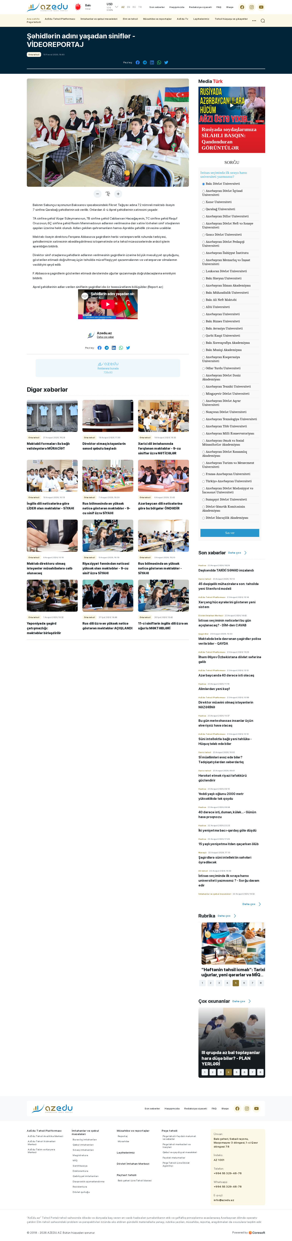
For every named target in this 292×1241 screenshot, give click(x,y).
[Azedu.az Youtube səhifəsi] (261, 7)
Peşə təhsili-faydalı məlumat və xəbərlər (179, 1137)
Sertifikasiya (80, 1165)
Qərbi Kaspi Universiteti (223, 335)
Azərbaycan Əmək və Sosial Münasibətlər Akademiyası (223, 442)
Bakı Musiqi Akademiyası (224, 350)
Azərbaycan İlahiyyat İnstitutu (227, 253)
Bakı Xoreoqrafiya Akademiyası (228, 343)
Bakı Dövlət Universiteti (223, 184)
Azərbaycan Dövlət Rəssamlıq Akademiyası (224, 454)
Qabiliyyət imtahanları (86, 1176)
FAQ (219, 7)
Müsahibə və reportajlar (157, 18)
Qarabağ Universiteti (220, 209)
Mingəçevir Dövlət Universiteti (227, 394)
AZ (123, 7)
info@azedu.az (224, 1200)
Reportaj (123, 1136)
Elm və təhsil (130, 18)
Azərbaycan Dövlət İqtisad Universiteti (222, 193)
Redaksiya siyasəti (200, 7)
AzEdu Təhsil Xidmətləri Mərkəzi (42, 1143)
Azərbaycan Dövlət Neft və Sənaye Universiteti (227, 225)
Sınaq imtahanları (83, 1150)
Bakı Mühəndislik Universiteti (227, 292)
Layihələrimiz (201, 18)
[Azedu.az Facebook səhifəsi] (242, 7)
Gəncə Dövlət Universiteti (224, 234)
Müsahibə (123, 1141)
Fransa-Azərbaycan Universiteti (228, 474)
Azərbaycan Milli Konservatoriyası (230, 433)
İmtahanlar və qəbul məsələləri (99, 18)
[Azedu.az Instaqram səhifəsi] (252, 7)
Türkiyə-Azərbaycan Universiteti (229, 481)
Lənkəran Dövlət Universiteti (226, 271)
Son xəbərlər (157, 7)
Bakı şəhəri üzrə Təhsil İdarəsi (135, 1180)
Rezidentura (80, 1186)
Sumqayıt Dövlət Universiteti (226, 499)
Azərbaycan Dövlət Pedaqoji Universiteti (223, 244)
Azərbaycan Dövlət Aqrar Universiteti (221, 403)
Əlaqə (230, 7)
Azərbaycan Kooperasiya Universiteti (221, 359)
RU (134, 7)
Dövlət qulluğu (81, 1192)
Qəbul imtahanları (83, 1144)
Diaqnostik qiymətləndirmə (88, 1181)
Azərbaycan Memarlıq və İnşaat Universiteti (226, 262)
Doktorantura (80, 1171)
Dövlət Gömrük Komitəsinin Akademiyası (223, 508)
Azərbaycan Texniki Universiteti (228, 386)
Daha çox (234, 552)
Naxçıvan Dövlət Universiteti (226, 412)
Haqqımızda (176, 7)
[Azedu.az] (47, 7)
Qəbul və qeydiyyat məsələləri (180, 1152)
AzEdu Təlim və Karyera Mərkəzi (41, 1151)
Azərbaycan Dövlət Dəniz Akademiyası (221, 377)
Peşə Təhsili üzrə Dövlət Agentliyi (176, 1164)
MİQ (75, 1160)
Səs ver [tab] (229, 532)
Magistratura (80, 1155)
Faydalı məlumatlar (174, 1157)
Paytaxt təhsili (126, 1175)
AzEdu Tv (182, 18)
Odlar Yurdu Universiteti (223, 368)
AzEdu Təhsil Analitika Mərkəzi (45, 1136)
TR (140, 7)
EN (128, 7)
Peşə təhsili (34, 22)
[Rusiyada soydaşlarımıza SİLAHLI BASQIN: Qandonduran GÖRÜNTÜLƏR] (231, 105)
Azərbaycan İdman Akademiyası (228, 285)
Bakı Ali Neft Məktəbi (221, 300)
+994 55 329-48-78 (228, 1173)
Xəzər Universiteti (219, 202)
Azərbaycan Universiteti (223, 314)
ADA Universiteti (218, 307)
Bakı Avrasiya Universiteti (224, 328)
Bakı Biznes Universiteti (223, 321)
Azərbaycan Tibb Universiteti (226, 426)
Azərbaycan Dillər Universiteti (227, 216)
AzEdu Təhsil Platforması (60, 18)
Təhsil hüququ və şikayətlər (231, 18)
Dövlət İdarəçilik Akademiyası (227, 518)
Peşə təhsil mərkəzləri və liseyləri (177, 1146)
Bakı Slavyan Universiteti (224, 278)
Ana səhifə (33, 18)
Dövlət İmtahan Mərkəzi (133, 1163)
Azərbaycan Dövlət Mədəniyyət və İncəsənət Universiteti (227, 490)
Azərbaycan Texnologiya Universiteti (231, 419)
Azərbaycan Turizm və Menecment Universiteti (228, 465)
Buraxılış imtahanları (85, 1139)
